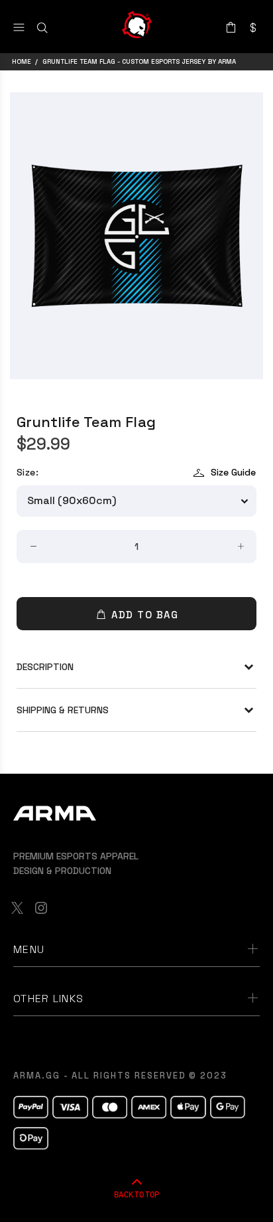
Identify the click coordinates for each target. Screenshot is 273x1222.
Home (21, 61)
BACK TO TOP (136, 1194)
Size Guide (233, 472)
